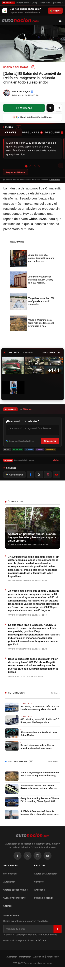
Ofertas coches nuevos (15, 889)
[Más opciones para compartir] (58, 108)
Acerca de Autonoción (45, 873)
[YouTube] (48, 856)
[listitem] (13, 365)
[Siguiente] (60, 165)
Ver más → (55, 693)
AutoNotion (9, 881)
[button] (51, 352)
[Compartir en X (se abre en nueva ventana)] (50, 108)
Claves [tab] (10, 132)
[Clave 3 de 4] (35, 166)
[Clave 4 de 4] (39, 166)
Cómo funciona (55, 179)
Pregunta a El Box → (15, 172)
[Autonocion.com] (20, 20)
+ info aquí (41, 940)
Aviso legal (39, 889)
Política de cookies (44, 897)
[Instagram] (38, 856)
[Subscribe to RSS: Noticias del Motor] (33, 67)
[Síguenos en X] (39, 474)
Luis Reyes (23, 91)
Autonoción (11, 956)
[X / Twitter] (28, 856)
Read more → (54, 762)
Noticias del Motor (15, 67)
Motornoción (10, 873)
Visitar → (57, 460)
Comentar (50, 441)
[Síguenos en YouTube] (56, 474)
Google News (16, 474)
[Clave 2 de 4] (30, 166)
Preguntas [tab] (32, 132)
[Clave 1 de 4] (26, 166)
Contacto (39, 881)
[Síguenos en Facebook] (30, 474)
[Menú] (61, 21)
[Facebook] (18, 856)
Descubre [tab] (53, 132)
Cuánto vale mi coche (14, 897)
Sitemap (7, 905)
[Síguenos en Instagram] (48, 474)
